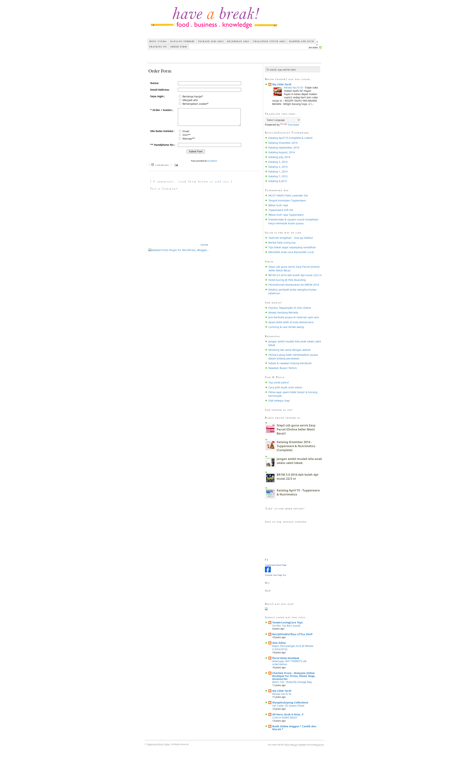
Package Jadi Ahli (211, 41)
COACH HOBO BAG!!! (284, 717)
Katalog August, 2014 (281, 152)
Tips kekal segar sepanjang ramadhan (292, 247)
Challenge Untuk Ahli (269, 41)
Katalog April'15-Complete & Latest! (290, 138)
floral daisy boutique (285, 658)
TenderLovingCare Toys (287, 622)
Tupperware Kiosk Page (275, 565)
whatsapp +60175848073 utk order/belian (289, 662)
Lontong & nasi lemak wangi (286, 327)
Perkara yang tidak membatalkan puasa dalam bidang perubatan (293, 356)
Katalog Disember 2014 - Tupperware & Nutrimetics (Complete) (296, 446)
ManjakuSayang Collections (290, 702)
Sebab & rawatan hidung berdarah (290, 363)
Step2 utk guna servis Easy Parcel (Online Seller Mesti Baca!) (296, 429)
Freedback (212, 161)
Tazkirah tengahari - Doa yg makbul (290, 237)
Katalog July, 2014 (279, 157)
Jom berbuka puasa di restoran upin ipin (293, 317)
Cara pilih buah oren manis (285, 387)
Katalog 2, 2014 (277, 166)
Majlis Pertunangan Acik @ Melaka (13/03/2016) (292, 647)
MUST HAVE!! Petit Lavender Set (288, 195)
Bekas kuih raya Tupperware (286, 214)
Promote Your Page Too (275, 575)
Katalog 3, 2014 (277, 162)
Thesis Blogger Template (295, 744)
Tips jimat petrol (278, 382)
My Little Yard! (281, 84)
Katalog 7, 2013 (277, 176)
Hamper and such (301, 41)
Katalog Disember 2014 (282, 142)
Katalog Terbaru (182, 41)
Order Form (178, 46)
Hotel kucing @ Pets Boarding (287, 280)
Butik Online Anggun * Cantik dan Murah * (294, 728)
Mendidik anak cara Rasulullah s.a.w (291, 252)
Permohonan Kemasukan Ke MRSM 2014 (293, 284)
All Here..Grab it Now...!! (287, 714)
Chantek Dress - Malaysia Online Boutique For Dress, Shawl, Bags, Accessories (293, 676)
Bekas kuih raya (278, 205)
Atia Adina (279, 643)
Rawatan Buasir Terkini (282, 368)
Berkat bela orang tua (282, 242)
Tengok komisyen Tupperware (287, 200)
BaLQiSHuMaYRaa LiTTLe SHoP (292, 634)
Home (204, 244)
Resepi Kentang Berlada (283, 312)
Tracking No (158, 46)
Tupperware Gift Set (280, 210)
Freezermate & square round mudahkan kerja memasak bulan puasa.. (293, 221)
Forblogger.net (317, 744)
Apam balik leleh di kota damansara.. (291, 322)
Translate (293, 124)
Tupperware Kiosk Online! (158, 744)
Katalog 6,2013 (277, 181)
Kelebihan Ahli (238, 41)
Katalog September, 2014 (283, 147)
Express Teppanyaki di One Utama (289, 307)
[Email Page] (175, 165)
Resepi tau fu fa (294, 87)
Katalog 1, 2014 (277, 171)
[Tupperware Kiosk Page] (268, 571)
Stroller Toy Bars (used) (286, 625)
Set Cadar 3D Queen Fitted (288, 705)
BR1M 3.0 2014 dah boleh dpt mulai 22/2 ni (295, 275)
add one (222, 181)
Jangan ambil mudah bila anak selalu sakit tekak (299, 461)
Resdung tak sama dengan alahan (289, 350)
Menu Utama (158, 41)
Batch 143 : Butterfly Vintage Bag (292, 682)
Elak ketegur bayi (279, 400)
